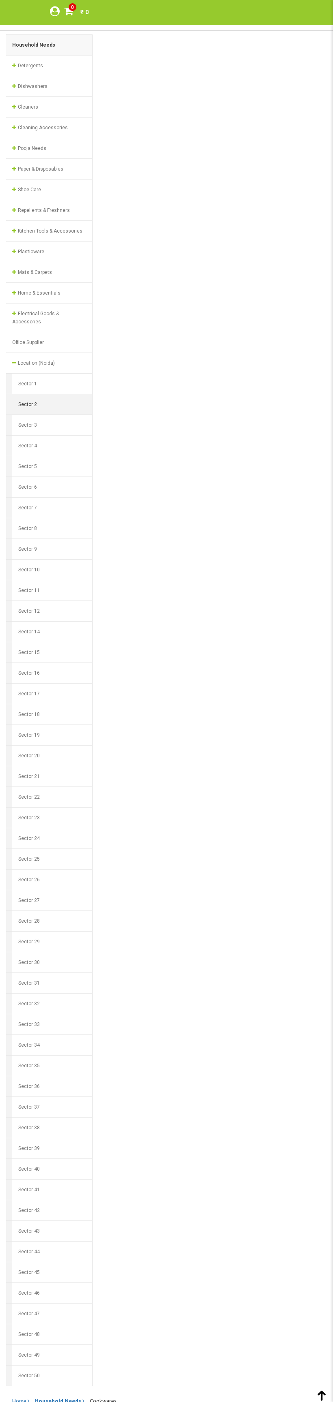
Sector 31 (29, 983)
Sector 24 (29, 838)
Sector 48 (29, 1334)
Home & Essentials (39, 293)
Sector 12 (29, 611)
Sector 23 (29, 818)
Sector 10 (29, 570)
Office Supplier (28, 342)
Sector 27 (29, 900)
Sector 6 (27, 487)
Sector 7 (27, 508)
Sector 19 (29, 735)
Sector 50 (29, 1375)
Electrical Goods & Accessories (35, 318)
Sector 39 (29, 1148)
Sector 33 (29, 1024)
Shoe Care (29, 189)
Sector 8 (27, 528)
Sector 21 (29, 776)
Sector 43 (29, 1231)
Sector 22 (29, 797)
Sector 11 (29, 590)
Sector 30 (29, 962)
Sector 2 (27, 404)
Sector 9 (27, 549)
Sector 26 (29, 880)
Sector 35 (29, 1066)
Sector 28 (29, 921)
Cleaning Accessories (42, 127)
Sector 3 (27, 425)
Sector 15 (29, 652)
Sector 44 (29, 1252)
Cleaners (27, 107)
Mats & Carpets (34, 272)
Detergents (30, 65)
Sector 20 (29, 756)
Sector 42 (29, 1210)
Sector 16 (29, 673)
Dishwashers (32, 86)
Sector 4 (27, 446)
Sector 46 (29, 1293)
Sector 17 (29, 694)
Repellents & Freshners (43, 210)
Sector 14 (29, 632)
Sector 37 (29, 1107)
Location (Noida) (36, 363)
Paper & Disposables (40, 169)
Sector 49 (29, 1355)
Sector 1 (27, 384)
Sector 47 (29, 1314)
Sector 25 (29, 859)
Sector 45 (29, 1272)
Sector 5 (27, 466)
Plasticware (30, 251)
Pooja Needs (31, 148)
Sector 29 (29, 942)
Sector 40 (29, 1169)
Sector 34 (29, 1045)
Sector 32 (29, 1004)
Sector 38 (29, 1128)
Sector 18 (29, 714)
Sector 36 (29, 1086)
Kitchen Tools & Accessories (49, 231)
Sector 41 (29, 1190)
